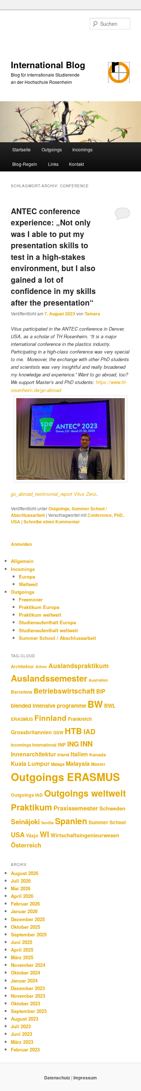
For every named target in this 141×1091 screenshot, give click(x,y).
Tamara (92, 313)
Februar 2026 (25, 903)
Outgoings (52, 149)
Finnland (50, 717)
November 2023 (28, 995)
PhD (118, 515)
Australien (98, 680)
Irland (63, 755)
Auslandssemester (49, 678)
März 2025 (22, 957)
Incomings (82, 149)
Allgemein (22, 560)
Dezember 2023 (28, 988)
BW (95, 704)
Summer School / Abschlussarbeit (57, 637)
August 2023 (24, 1018)
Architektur (22, 666)
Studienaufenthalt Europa (47, 622)
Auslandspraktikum (78, 665)
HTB (73, 731)
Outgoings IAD (27, 795)
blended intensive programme (48, 706)
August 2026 (24, 873)
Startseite (21, 149)
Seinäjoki (25, 821)
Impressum (85, 1077)
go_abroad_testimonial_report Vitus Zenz (54, 493)
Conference (99, 515)
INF (62, 744)
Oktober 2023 (25, 1003)
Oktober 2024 (25, 972)
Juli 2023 (21, 1026)
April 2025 (22, 949)
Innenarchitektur (33, 754)
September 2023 (29, 1011)
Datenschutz (57, 1077)
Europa (27, 576)
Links (53, 164)
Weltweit (28, 584)
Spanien (71, 821)
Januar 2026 (24, 911)
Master (98, 764)
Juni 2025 (21, 942)
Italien (79, 754)
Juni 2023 (21, 1033)
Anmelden (21, 544)
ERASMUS (22, 719)
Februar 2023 (25, 1049)
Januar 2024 (24, 980)
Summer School (107, 822)
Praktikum (31, 807)
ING (73, 744)
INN (86, 744)
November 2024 (28, 964)
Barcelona (21, 691)
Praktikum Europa (39, 607)
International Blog (48, 64)
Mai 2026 (20, 888)
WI (44, 834)
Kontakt (76, 164)
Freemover (31, 599)
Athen (41, 666)
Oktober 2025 (25, 926)
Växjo (32, 835)
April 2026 (22, 895)
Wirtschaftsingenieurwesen (85, 835)
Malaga (57, 764)
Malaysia (78, 763)
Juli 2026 (21, 880)
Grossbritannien (31, 732)
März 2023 (22, 1041)
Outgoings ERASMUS (65, 776)
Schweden (112, 808)
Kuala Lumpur (30, 763)
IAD (89, 731)
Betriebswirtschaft (64, 691)
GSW (58, 733)
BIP (100, 691)
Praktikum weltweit (40, 614)
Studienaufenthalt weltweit (48, 630)
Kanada (97, 754)
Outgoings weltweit (85, 793)
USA (15, 521)
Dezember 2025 (28, 919)
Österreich (26, 845)
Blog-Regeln (24, 164)
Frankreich (80, 718)
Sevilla (47, 822)
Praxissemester (76, 808)
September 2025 (29, 934)
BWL (110, 705)
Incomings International (33, 745)
